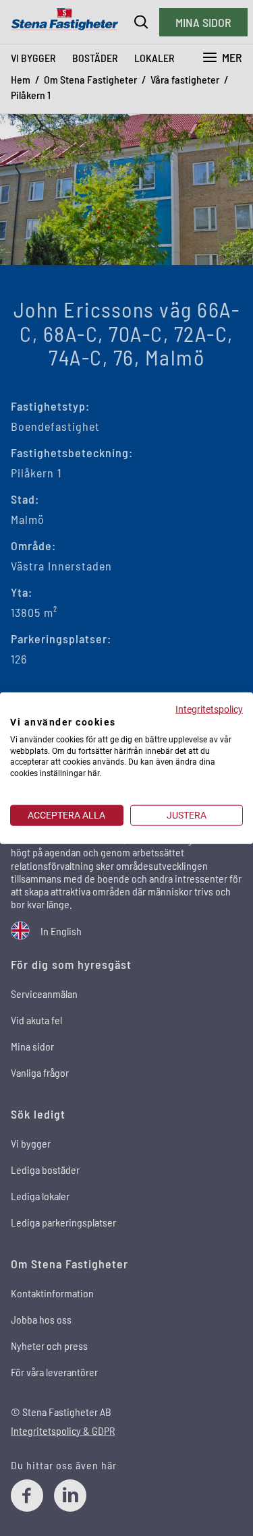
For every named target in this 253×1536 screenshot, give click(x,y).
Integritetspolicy (209, 709)
